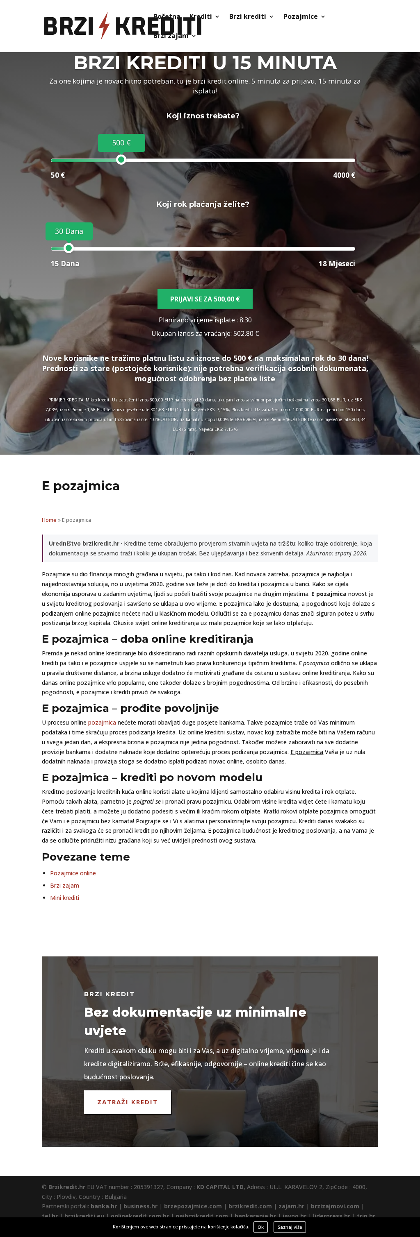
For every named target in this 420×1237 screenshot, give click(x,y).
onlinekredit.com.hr (140, 1216)
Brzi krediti (247, 17)
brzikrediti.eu (84, 1216)
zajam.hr (291, 1206)
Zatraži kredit (127, 1102)
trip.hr (366, 1216)
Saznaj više (290, 1227)
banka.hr (104, 1206)
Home (49, 519)
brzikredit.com (250, 1206)
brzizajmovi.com (335, 1206)
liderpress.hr (331, 1216)
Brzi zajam (171, 36)
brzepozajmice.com (193, 1206)
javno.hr (294, 1216)
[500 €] (121, 159)
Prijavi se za (205, 299)
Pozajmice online (73, 873)
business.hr (140, 1206)
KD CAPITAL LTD (220, 1187)
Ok (261, 1227)
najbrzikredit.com (202, 1216)
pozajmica (102, 722)
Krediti (200, 17)
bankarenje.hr (255, 1216)
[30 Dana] (69, 248)
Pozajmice (300, 17)
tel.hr (50, 1216)
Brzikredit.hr (66, 1187)
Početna (166, 17)
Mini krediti (64, 898)
